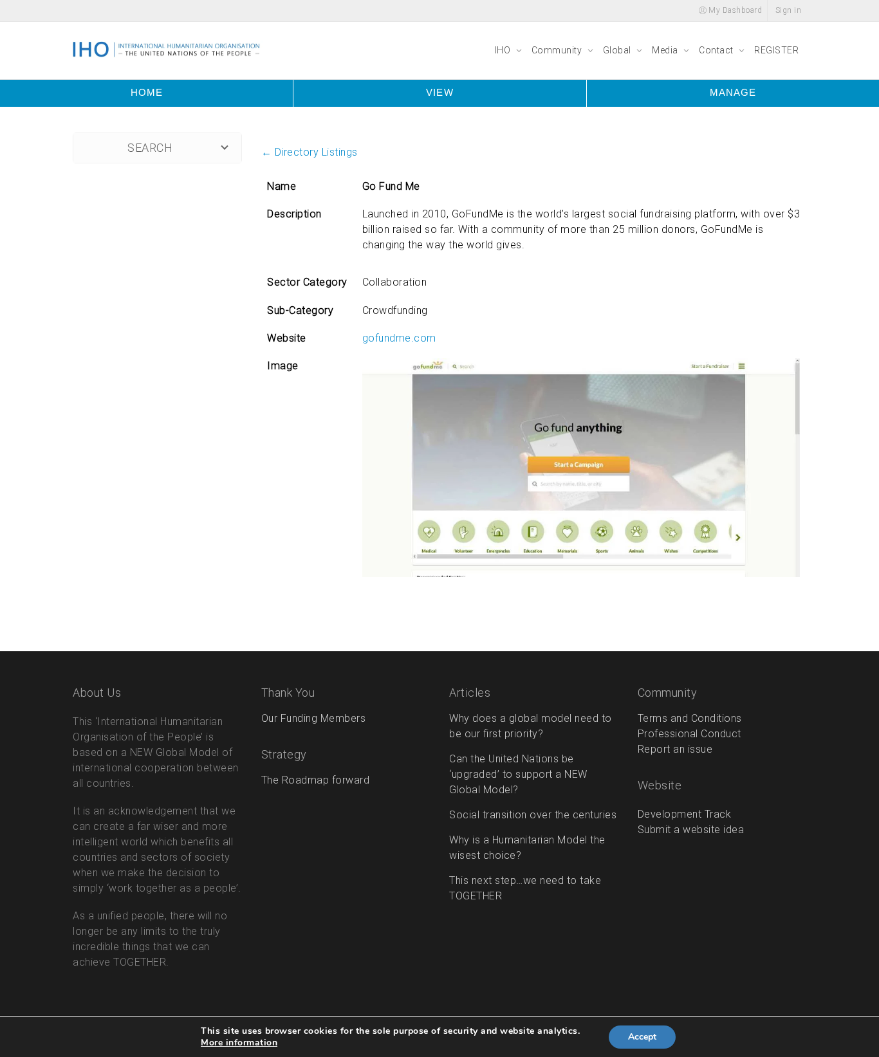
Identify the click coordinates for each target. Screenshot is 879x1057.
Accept (642, 1037)
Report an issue (675, 749)
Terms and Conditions (690, 718)
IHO (504, 50)
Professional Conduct (689, 734)
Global (618, 50)
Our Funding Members (313, 718)
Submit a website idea (691, 829)
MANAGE (733, 92)
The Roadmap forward (315, 780)
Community (558, 50)
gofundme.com (399, 338)
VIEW (439, 92)
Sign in (788, 10)
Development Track (685, 814)
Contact (717, 50)
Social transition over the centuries (532, 815)
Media (666, 50)
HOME (147, 92)
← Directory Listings (309, 152)
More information (239, 1043)
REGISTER (776, 50)
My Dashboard (735, 10)
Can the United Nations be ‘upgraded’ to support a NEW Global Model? (518, 774)
